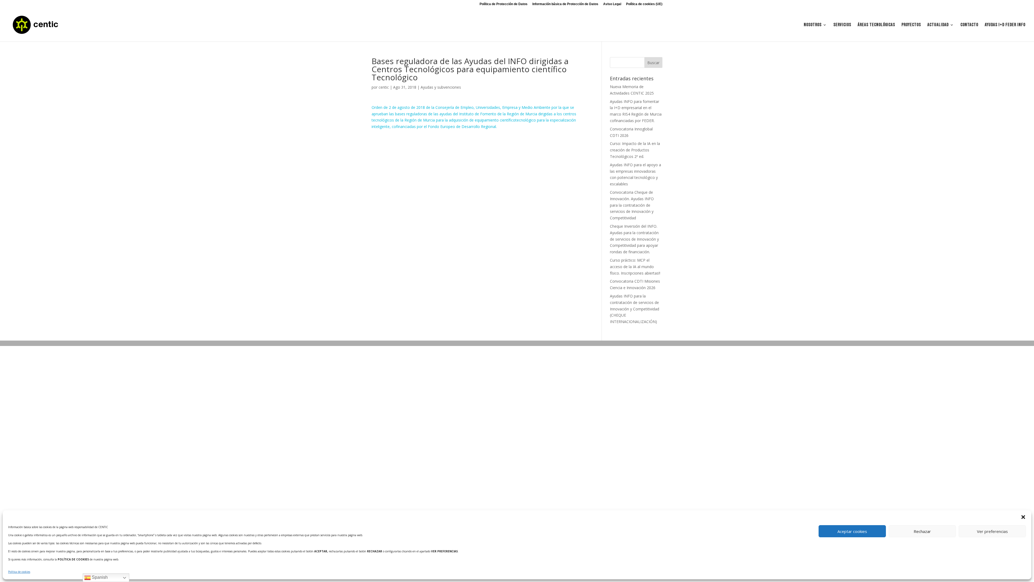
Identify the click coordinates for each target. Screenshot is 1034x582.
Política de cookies (19, 572)
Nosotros (813, 25)
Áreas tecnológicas (876, 25)
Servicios (842, 25)
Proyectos (911, 25)
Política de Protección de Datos (504, 4)
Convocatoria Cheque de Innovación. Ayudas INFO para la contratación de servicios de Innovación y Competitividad (632, 205)
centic (384, 87)
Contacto (969, 25)
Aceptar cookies (852, 531)
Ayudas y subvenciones (441, 87)
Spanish (99, 577)
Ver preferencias (992, 531)
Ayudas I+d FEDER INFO (1005, 25)
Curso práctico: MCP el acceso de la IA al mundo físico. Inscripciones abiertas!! (635, 267)
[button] (1023, 517)
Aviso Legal (612, 4)
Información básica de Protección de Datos (565, 4)
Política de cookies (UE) (644, 4)
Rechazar (922, 531)
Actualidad (938, 25)
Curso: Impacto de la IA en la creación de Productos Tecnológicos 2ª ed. (635, 150)
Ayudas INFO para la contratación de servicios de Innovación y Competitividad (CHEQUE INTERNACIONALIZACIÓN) (634, 308)
